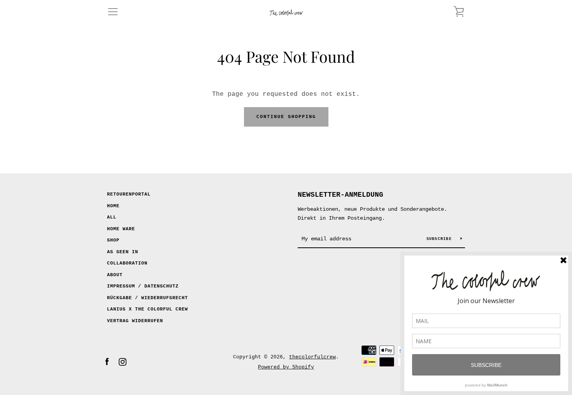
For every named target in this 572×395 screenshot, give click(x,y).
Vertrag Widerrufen (135, 321)
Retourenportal (129, 194)
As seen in (122, 252)
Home (113, 206)
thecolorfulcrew (312, 357)
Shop (113, 240)
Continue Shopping (286, 117)
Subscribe (440, 239)
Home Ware (121, 229)
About (115, 275)
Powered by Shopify (286, 367)
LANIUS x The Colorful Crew (147, 309)
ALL (111, 217)
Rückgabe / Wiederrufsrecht (147, 298)
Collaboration (127, 263)
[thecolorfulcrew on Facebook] (107, 361)
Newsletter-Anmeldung (340, 195)
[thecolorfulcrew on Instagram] (122, 361)
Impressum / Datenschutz (143, 286)
